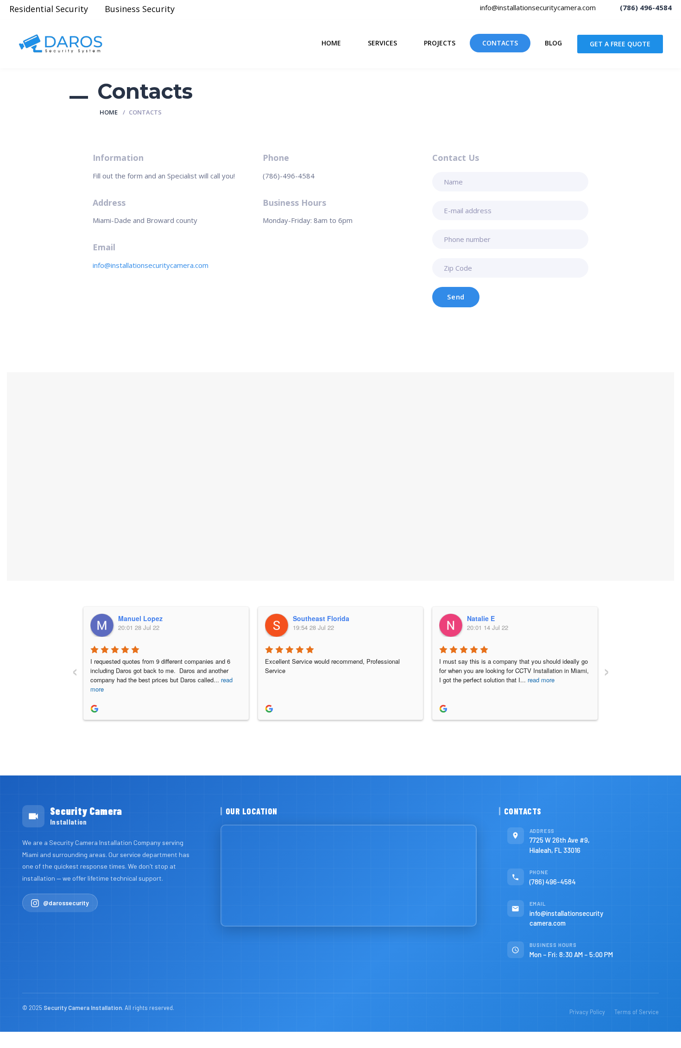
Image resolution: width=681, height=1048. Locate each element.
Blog (553, 42)
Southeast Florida (321, 618)
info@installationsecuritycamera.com (537, 7)
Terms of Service (636, 1012)
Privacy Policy (587, 1012)
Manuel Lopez (140, 618)
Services (382, 42)
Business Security (140, 8)
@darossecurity (66, 903)
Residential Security (48, 8)
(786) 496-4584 (553, 881)
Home (331, 42)
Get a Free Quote (620, 43)
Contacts (500, 42)
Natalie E (481, 618)
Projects (439, 42)
